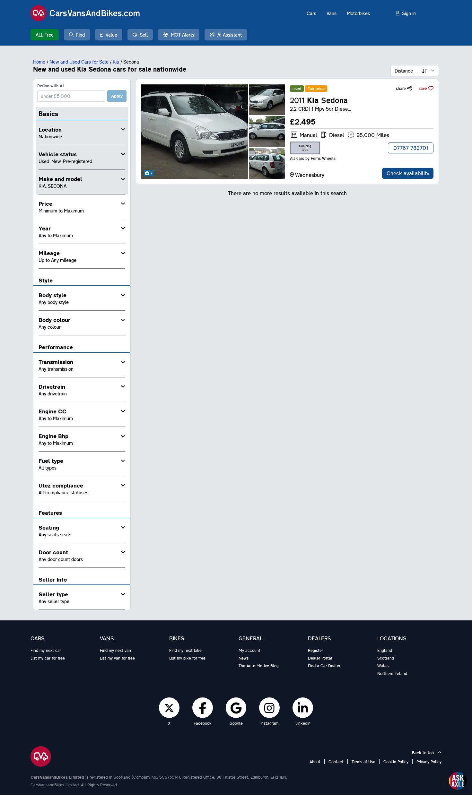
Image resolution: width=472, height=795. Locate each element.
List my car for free (48, 658)
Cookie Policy (395, 762)
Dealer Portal (320, 658)
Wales (383, 666)
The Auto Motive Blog (259, 666)
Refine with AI (50, 85)
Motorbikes (358, 13)
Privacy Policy (428, 762)
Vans (332, 13)
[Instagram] (269, 707)
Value (111, 34)
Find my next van (115, 650)
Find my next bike (185, 650)
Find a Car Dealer (324, 666)
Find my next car (46, 650)
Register (315, 650)
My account (249, 650)
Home (39, 61)
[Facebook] (202, 707)
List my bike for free (187, 658)
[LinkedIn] (303, 707)
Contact (336, 762)
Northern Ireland (392, 673)
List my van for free (117, 658)
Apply (117, 96)
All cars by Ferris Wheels (313, 158)
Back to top (423, 753)
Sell (144, 34)
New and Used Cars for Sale (79, 61)
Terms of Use (363, 762)
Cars (311, 13)
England (384, 650)
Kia (116, 61)
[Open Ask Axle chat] (458, 781)
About (315, 762)
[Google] (236, 707)
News (244, 658)
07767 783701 (410, 147)
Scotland (385, 658)
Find (80, 34)
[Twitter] (169, 707)
